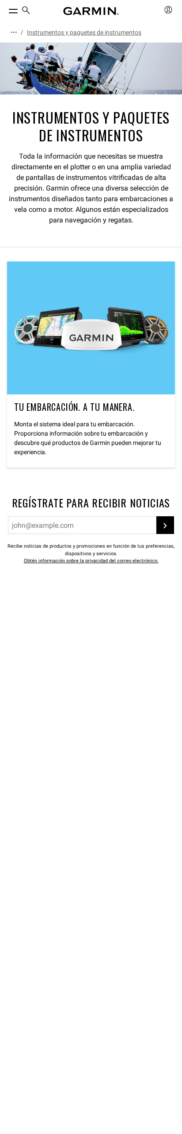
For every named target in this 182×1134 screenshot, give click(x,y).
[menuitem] (26, 11)
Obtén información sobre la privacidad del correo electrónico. (91, 561)
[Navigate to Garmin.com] (91, 11)
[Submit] (165, 525)
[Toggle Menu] (5, 9)
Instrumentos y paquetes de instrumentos (84, 32)
